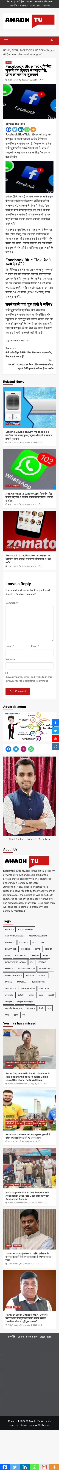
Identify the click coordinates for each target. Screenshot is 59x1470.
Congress (25, 949)
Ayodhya (23, 942)
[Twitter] (14, 129)
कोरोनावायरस (31, 1008)
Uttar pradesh (28, 988)
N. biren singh (45, 969)
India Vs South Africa (15, 962)
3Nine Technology (27, 1336)
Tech (8, 62)
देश (8, 2)
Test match (10, 988)
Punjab (8, 982)
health (35, 956)
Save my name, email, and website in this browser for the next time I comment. (29, 679)
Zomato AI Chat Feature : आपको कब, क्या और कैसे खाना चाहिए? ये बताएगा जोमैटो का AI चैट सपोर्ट (28, 559)
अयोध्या (41, 995)
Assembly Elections (38, 936)
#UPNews (9, 929)
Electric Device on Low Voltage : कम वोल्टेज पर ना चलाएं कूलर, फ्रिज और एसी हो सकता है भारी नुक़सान (29, 435)
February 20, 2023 (29, 80)
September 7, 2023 (29, 442)
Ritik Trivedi (13, 80)
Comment (12, 603)
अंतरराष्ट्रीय (9, 995)
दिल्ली (41, 1008)
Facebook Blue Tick (20, 341)
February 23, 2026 (29, 1141)
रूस (23, 1015)
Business (26, 1185)
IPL (31, 962)
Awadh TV (10, 942)
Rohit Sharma (38, 982)
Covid (37, 949)
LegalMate (45, 1336)
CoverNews (27, 1425)
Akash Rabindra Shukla (17, 1084)
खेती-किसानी (10, 1123)
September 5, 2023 (29, 504)
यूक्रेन (16, 1015)
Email (35, 646)
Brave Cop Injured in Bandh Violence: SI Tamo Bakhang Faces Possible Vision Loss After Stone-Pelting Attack (28, 1076)
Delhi (7, 956)
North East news (13, 975)
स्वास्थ (39, 6)
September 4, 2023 (29, 566)
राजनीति (13, 6)
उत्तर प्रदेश (38, 2)
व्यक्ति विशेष (17, 1246)
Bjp (42, 942)
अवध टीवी (51, 995)
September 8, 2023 (29, 1264)
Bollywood (11, 949)
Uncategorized (35, 1120)
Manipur (9, 969)
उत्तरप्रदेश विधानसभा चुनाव (25, 1002)
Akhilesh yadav (25, 929)
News (24, 1120)
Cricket (48, 949)
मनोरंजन (29, 2)
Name (10, 646)
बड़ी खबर (22, 6)
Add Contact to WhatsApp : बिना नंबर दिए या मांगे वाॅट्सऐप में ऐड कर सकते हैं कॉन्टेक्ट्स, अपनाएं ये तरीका (29, 497)
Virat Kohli (44, 988)
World (47, 1120)
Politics (42, 975)
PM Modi (30, 975)
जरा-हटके (16, 424)
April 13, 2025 (36, 1203)
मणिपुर (7, 1015)
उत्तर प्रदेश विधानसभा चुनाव (13, 1008)
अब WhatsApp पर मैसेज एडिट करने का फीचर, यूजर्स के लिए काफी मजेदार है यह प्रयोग (30, 364)
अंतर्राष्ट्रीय (20, 995)
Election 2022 (21, 956)
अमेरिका (31, 995)
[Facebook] (8, 129)
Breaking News (12, 1062)
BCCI (34, 942)
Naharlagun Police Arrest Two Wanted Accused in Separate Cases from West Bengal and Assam (27, 1195)
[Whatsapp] (27, 129)
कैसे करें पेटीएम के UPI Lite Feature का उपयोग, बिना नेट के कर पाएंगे (29, 352)
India (45, 956)
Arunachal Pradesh (14, 936)
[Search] (52, 40)
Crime (24, 1062)
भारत (49, 1008)
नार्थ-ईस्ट (20, 2)
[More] (33, 129)
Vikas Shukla (13, 1141)
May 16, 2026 (36, 1084)
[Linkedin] (21, 129)
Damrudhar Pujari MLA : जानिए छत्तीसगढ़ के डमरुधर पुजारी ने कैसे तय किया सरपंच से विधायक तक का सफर (28, 1257)
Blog (13, 2)
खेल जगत (48, 2)
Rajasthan (22, 982)
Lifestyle (31, 6)
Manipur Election (26, 969)
